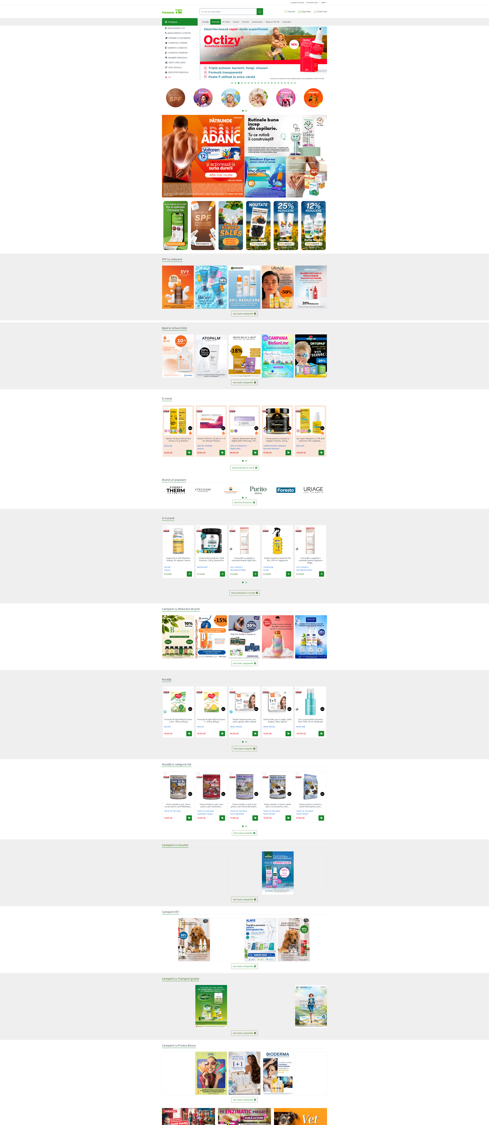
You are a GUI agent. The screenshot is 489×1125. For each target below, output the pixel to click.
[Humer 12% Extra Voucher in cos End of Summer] (278, 873)
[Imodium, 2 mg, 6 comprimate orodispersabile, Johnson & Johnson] (265, 177)
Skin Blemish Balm (238, 570)
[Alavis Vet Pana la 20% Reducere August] (227, 940)
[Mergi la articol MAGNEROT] (271, 83)
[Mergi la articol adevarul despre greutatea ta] (288, 83)
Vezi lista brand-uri (243, 502)
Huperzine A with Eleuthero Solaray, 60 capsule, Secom (178, 559)
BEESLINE (168, 446)
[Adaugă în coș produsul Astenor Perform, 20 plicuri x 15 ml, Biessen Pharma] (222, 452)
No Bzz (266, 570)
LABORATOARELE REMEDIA (274, 446)
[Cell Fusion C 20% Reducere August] (311, 287)
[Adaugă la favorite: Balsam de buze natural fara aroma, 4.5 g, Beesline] (166, 408)
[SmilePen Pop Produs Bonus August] (211, 1073)
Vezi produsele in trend (243, 467)
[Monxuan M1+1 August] (244, 1073)
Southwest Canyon (205, 814)
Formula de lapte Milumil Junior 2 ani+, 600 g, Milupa (178, 720)
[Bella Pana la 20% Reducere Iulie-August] (244, 637)
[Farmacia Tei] (172, 11)
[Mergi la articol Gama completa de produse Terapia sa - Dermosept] (245, 83)
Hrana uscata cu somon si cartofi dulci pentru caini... (310, 805)
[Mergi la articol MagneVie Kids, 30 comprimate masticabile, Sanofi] (252, 83)
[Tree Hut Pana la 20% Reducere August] (278, 637)
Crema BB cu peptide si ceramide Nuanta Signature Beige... (310, 560)
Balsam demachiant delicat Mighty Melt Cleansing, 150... (244, 439)
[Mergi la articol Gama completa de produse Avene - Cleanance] (258, 83)
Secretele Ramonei (271, 448)
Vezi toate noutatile (243, 748)
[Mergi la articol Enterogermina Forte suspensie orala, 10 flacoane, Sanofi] (268, 83)
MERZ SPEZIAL (236, 726)
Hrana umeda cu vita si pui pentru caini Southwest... (211, 805)
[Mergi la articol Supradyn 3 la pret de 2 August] (278, 83)
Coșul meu (306, 11)
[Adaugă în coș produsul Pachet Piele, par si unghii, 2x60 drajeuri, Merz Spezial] (288, 733)
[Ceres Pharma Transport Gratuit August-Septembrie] (278, 1006)
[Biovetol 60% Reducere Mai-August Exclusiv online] (194, 939)
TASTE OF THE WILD (172, 811)
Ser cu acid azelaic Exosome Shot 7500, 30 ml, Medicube (310, 720)
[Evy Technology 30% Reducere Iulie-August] (178, 287)
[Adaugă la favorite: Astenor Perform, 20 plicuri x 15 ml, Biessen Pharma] (199, 408)
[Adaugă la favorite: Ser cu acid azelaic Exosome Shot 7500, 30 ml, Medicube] (297, 688)
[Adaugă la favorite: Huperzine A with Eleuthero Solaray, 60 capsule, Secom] (165, 527)
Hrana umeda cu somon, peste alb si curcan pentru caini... (277, 805)
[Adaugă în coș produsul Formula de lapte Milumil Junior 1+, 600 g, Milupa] (222, 733)
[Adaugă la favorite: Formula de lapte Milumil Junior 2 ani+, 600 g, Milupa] (165, 688)
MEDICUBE (300, 726)
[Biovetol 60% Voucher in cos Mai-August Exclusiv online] (294, 939)
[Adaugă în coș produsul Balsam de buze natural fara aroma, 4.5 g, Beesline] (189, 452)
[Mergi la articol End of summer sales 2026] (285, 83)
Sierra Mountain (237, 814)
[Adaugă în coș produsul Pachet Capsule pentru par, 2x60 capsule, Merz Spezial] (255, 733)
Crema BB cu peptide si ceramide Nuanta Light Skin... (244, 559)
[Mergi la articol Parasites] (275, 83)
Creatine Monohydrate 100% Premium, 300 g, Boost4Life (211, 559)
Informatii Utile (312, 2)
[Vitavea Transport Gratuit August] (178, 1006)
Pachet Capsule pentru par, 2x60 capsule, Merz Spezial (244, 720)
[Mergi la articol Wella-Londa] (281, 83)
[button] (189, 574)
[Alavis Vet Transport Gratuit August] (260, 940)
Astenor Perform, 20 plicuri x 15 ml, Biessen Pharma (211, 439)
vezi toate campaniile (243, 313)
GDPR (323, 2)
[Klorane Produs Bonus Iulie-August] (311, 1073)
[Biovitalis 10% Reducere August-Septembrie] (178, 637)
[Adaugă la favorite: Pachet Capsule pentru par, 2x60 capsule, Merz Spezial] (231, 688)
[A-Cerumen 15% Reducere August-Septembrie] (211, 637)
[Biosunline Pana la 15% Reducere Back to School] (278, 356)
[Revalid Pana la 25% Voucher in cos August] (211, 873)
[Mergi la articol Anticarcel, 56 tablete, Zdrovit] (248, 83)
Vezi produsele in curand (243, 592)
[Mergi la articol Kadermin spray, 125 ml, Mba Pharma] (265, 83)
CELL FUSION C (236, 567)
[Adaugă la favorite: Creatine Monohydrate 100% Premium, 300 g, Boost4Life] (198, 527)
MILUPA (167, 726)
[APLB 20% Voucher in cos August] (244, 873)
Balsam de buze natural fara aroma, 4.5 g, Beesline (178, 439)
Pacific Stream (269, 814)
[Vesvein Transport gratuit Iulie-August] (311, 1006)
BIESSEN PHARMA (204, 446)
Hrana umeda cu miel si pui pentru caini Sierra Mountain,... (244, 805)
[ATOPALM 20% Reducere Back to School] (211, 356)
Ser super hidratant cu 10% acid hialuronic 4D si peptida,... (310, 439)
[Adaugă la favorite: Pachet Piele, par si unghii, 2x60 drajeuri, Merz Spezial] (264, 688)
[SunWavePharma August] (306, 177)
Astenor (200, 448)
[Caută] (260, 11)
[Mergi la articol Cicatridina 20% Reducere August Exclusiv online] (235, 83)
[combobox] (228, 11)
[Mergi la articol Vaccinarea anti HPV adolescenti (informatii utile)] (255, 83)
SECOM (167, 567)
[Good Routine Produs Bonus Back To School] (286, 135)
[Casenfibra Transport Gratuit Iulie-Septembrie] (211, 1006)
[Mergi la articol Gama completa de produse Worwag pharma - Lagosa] (261, 83)
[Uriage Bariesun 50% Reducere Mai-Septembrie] (278, 287)
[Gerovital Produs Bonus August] (178, 1073)
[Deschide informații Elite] (166, 411)
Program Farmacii (297, 2)
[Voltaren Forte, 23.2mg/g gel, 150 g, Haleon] (203, 156)
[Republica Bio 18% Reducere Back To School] (244, 356)
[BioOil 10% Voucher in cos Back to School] (178, 356)
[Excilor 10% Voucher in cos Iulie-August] (311, 873)
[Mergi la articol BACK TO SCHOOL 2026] (242, 83)
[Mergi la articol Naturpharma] (232, 83)
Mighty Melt (235, 448)
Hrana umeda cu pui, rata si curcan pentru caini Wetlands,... (178, 805)
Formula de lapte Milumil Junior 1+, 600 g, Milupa (211, 720)
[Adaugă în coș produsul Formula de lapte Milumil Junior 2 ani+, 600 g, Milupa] (189, 733)
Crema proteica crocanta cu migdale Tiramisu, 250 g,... (277, 439)
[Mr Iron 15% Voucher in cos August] (178, 873)
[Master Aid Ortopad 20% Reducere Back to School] (311, 356)
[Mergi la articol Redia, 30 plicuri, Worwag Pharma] (295, 83)
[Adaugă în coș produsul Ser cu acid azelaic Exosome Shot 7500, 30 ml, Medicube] (321, 733)
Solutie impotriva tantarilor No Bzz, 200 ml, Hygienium (277, 559)
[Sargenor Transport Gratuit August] (244, 1006)
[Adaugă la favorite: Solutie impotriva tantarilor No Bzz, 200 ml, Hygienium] (264, 527)
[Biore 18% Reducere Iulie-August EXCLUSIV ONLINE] (211, 287)
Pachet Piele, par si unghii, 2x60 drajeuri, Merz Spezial (277, 720)
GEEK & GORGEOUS (238, 446)
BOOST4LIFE (202, 567)
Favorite (291, 11)
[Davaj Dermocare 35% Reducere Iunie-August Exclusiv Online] (311, 637)
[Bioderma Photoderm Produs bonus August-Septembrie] (278, 1073)
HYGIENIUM (268, 567)
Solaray (167, 570)
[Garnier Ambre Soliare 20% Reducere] (244, 287)
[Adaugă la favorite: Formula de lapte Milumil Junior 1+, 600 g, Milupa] (198, 688)
